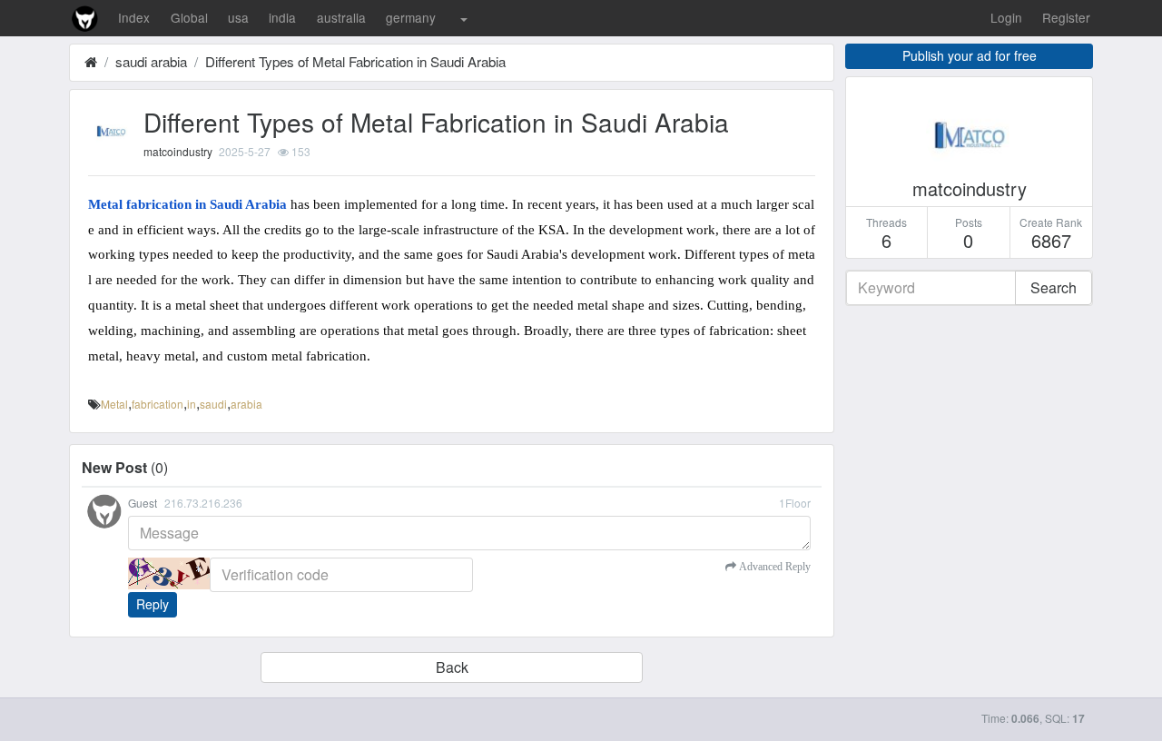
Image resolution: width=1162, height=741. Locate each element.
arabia (246, 403)
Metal (114, 403)
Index (134, 17)
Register (1066, 17)
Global (189, 17)
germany (411, 17)
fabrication (157, 403)
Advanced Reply (773, 566)
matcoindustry (177, 151)
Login (1006, 17)
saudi (213, 403)
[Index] (90, 61)
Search (1053, 287)
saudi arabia (151, 61)
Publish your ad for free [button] (969, 55)
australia (341, 17)
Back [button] (452, 667)
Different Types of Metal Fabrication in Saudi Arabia (355, 61)
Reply (152, 604)
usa (238, 17)
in (191, 403)
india (282, 17)
